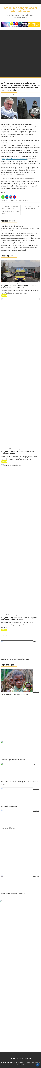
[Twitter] (10, 197)
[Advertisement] (20, 55)
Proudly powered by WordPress (12, 1062)
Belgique (4, 200)
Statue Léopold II (23, 200)
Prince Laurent (14, 200)
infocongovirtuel (16, 95)
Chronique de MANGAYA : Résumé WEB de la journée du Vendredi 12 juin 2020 (11, 210)
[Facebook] (14, 197)
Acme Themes (20, 1065)
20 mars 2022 (6, 283)
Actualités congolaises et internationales (20, 9)
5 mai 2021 (5, 615)
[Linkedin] (6, 197)
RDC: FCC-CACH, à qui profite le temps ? (32, 208)
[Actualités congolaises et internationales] (2, 31)
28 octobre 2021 (7, 449)
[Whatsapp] (3, 197)
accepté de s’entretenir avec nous (14, 159)
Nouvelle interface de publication (12, 226)
